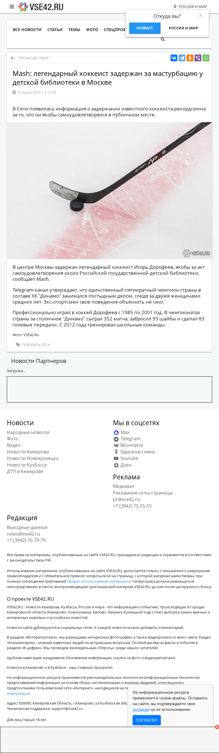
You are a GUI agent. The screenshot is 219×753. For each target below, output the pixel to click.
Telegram (130, 438)
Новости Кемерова (28, 452)
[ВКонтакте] (174, 58)
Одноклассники (137, 452)
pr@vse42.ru (126, 499)
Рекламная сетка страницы (143, 493)
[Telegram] (182, 58)
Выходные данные (27, 527)
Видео (14, 445)
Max (124, 432)
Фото (12, 438)
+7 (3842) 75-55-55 (132, 506)
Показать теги (35, 344)
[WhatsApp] (205, 58)
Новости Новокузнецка (32, 458)
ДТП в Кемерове (25, 471)
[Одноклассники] (189, 58)
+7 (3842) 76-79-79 (26, 540)
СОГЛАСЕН (146, 720)
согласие (141, 709)
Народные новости (28, 432)
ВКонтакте (131, 445)
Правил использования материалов (99, 581)
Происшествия (33, 57)
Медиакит (124, 486)
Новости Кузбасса (27, 465)
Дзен (125, 465)
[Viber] (197, 58)
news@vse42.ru (23, 534)
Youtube (128, 458)
